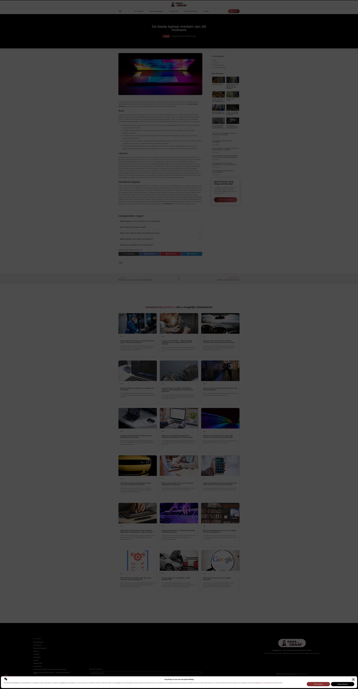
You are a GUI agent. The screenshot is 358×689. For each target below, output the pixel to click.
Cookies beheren (342, 684)
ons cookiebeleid (265, 682)
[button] (353, 679)
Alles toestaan (318, 684)
